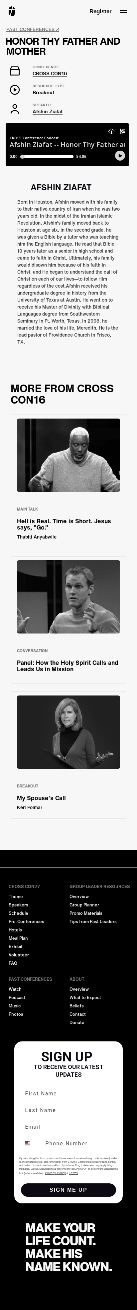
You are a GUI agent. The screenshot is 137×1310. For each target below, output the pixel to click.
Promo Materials (85, 913)
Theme (16, 896)
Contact (77, 1014)
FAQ (13, 963)
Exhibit (16, 946)
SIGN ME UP (68, 1190)
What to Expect (85, 997)
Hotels (15, 930)
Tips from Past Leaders (93, 921)
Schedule (18, 913)
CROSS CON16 (50, 73)
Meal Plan (18, 938)
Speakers (18, 905)
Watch (15, 989)
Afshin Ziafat (48, 111)
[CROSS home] (12, 11)
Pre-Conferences (26, 921)
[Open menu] (123, 11)
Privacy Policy (55, 1173)
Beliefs (76, 1006)
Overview (79, 896)
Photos (16, 1014)
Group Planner (84, 905)
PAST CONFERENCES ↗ (32, 29)
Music (15, 1006)
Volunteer (19, 955)
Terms (73, 1173)
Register (100, 11)
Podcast (17, 997)
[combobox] (31, 1143)
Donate (76, 1022)
